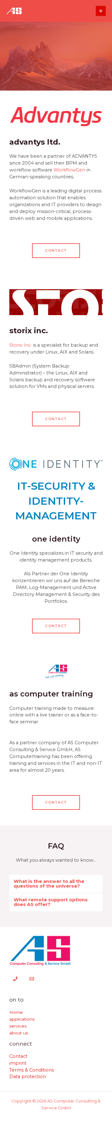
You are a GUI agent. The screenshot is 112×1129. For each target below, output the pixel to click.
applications (22, 1019)
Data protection (27, 1076)
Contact (18, 1056)
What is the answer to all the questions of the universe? (49, 884)
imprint (17, 1063)
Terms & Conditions (31, 1070)
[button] (56, 884)
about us (18, 1032)
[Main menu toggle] (101, 11)
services (17, 1025)
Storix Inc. (20, 345)
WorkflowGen (69, 170)
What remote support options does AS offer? (51, 902)
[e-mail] (32, 979)
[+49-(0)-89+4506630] (15, 979)
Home (16, 1012)
